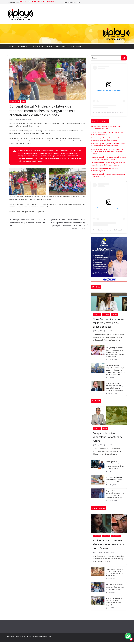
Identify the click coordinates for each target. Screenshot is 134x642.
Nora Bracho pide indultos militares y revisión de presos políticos (108, 322)
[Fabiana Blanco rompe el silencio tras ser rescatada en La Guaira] (109, 523)
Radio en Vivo (76, 46)
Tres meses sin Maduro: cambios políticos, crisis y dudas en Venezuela (115, 587)
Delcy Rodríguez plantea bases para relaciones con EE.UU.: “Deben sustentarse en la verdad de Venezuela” (115, 352)
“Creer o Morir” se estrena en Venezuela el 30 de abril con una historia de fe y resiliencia (115, 572)
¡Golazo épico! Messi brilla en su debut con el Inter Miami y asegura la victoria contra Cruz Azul (27, 223)
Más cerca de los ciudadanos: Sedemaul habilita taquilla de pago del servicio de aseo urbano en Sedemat (107, 151)
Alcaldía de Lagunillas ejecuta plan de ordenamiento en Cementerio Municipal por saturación (37, 3)
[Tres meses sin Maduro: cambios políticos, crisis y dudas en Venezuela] (97, 588)
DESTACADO (21, 46)
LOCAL (23, 101)
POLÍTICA (114, 314)
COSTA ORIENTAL (37, 46)
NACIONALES (106, 314)
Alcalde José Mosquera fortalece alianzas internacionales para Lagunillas (114, 601)
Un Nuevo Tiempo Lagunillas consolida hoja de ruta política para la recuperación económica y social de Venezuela (115, 370)
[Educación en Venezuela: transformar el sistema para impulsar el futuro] (97, 481)
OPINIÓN (49, 46)
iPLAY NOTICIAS (25, 636)
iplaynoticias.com (26, 119)
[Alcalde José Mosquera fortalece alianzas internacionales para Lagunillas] (97, 603)
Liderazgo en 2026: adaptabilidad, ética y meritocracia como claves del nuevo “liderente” (115, 465)
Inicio (11, 46)
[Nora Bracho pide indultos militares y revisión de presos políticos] (109, 302)
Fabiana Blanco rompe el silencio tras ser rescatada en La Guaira (108, 544)
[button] (26, 46)
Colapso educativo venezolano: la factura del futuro (108, 436)
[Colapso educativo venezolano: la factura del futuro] (109, 415)
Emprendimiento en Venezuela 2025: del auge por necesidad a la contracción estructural (115, 494)
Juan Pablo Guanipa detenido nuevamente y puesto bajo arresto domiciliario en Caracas (114, 387)
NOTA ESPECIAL (61, 46)
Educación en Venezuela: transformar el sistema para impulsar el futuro (115, 479)
